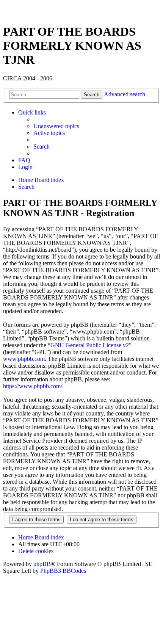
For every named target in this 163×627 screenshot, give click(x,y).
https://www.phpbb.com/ (32, 386)
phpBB (42, 564)
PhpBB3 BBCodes (63, 570)
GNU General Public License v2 (89, 345)
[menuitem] (56, 126)
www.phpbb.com (24, 359)
